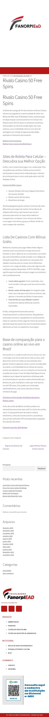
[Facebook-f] (4, 609)
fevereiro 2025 (8, 544)
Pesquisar (7, 465)
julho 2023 (6, 547)
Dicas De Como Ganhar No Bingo (15, 488)
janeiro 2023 (7, 549)
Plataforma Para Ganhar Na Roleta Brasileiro (21, 397)
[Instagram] (12, 609)
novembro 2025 (8, 533)
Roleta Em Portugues (10, 493)
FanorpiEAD (7, 571)
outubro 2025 (7, 536)
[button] (24, 70)
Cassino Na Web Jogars (12, 185)
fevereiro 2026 (8, 528)
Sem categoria (8, 573)
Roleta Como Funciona (12, 141)
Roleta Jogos (8, 400)
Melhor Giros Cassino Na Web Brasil (17, 144)
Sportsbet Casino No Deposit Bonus (16, 485)
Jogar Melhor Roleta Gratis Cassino (37, 447)
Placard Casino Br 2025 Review (15, 427)
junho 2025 (7, 541)
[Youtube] (19, 609)
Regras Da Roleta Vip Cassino (12, 447)
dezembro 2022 (8, 552)
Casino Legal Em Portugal (12, 491)
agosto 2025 (7, 539)
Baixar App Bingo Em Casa (12, 496)
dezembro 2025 (8, 531)
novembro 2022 (8, 555)
